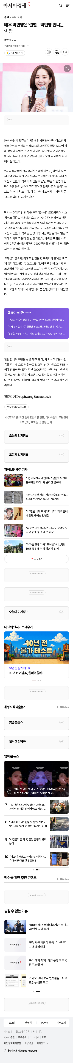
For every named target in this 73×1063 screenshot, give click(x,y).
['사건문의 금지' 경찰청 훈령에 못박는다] (59, 847)
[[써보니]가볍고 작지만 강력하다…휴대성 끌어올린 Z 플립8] (59, 864)
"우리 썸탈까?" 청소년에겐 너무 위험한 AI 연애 (47, 962)
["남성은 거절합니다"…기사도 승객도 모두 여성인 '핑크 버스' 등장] (13, 536)
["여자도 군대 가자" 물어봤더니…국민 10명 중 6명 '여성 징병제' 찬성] (13, 552)
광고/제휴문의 (23, 1031)
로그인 (12, 1022)
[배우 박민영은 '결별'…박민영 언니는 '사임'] (36, 87)
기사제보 (34, 1037)
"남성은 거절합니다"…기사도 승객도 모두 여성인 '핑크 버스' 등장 (36, 333)
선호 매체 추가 (16, 53)
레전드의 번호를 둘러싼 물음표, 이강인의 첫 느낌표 (49, 980)
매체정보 (40, 1043)
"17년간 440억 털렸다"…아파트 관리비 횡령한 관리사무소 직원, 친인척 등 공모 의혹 (36, 319)
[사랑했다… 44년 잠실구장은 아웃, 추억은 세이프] (15, 951)
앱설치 (28, 1022)
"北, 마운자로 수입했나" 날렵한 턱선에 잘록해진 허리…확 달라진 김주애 (46, 480)
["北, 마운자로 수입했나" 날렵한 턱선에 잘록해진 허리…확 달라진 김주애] (13, 486)
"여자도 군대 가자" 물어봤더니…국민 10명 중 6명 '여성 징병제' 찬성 (45, 546)
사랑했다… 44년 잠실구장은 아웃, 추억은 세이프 (47, 945)
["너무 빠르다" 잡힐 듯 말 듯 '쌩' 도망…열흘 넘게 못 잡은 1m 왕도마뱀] (59, 830)
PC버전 (44, 1022)
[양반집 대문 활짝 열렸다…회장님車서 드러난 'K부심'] (15, 933)
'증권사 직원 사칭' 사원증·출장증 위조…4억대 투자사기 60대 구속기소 (47, 496)
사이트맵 (61, 1022)
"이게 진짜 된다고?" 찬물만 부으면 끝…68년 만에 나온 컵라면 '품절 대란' (36, 326)
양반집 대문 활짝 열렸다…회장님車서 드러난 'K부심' (48, 927)
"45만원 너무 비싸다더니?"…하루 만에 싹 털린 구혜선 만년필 (47, 513)
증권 (6, 17)
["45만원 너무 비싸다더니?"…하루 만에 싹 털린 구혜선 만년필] (13, 519)
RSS (44, 1037)
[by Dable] (63, 879)
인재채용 (37, 1031)
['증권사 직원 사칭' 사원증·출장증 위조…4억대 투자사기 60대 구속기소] (13, 502)
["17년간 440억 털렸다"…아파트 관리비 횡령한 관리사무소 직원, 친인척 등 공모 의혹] (59, 813)
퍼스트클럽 (9, 1037)
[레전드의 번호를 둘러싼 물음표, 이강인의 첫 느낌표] (15, 987)
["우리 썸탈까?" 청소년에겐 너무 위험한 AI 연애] (15, 969)
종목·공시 (17, 17)
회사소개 (8, 1031)
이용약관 (28, 1043)
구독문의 (22, 1037)
